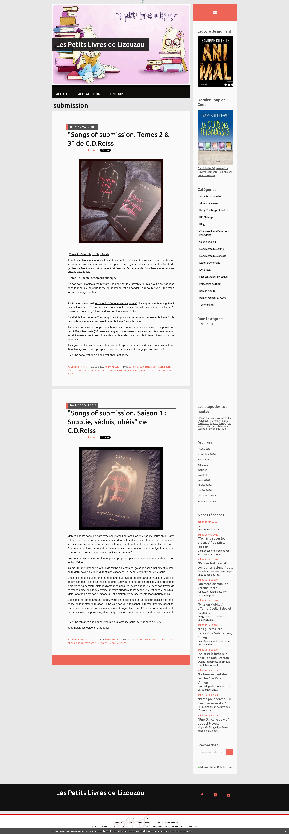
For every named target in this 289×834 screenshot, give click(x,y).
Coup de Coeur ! (208, 241)
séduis (170, 639)
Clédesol (204, 420)
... (199, 525)
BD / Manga (206, 217)
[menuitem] (62, 91)
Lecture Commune (209, 262)
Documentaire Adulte (211, 248)
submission (146, 367)
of (137, 367)
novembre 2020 (207, 454)
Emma (215, 420)
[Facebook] (202, 795)
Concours (116, 94)
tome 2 (144, 370)
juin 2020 (203, 464)
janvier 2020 (205, 490)
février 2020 (205, 485)
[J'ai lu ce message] (285, 831)
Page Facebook (88, 94)
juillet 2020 (204, 459)
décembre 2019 (207, 495)
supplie (162, 639)
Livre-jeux (205, 269)
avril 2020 (203, 474)
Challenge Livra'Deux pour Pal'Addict (214, 232)
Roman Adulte (111, 367)
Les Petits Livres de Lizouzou (100, 44)
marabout (133, 370)
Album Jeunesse (208, 203)
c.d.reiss (112, 370)
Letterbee (210, 425)
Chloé (228, 417)
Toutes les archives (208, 501)
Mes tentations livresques (214, 276)
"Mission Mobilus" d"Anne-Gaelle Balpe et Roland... (214, 608)
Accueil (62, 94)
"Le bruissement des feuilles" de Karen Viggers (212, 678)
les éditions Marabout (95, 627)
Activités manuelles (210, 196)
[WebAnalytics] (144, 1)
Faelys (225, 420)
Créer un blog (138, 819)
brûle (167, 367)
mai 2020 (203, 469)
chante (80, 370)
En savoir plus (186, 831)
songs (132, 367)
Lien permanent (78, 367)
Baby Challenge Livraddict (214, 210)
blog (195, 826)
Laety (222, 423)
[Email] (215, 12)
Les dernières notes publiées (145, 822)
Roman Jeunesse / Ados (212, 297)
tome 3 (152, 370)
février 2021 (205, 449)
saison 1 (153, 639)
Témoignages (207, 304)
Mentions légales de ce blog (124, 826)
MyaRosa (223, 425)
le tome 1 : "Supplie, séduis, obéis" (116, 303)
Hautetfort (151, 819)
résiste (71, 370)
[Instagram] (215, 795)
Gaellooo (203, 423)
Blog (202, 224)
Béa (201, 417)
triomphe (102, 370)
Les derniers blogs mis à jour (121, 822)
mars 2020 (204, 480)
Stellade (202, 428)
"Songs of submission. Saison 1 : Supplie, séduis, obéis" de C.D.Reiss (117, 421)
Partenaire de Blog (210, 283)
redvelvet (122, 370)
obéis (70, 643)
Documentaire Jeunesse (212, 255)
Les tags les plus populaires (168, 822)
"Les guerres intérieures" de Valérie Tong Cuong (215, 633)
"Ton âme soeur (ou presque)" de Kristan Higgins (212, 542)
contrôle (158, 367)
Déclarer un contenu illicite (102, 826)
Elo (224, 428)
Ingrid (214, 423)
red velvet (88, 643)
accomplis (90, 370)
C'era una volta (214, 417)
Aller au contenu (11, 7)
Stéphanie (214, 428)
